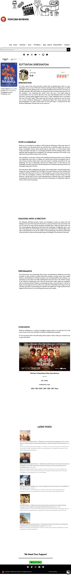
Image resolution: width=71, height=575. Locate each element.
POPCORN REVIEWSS (18, 19)
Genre (29, 45)
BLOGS (48, 384)
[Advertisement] (35, 33)
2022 (32, 388)
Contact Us (67, 45)
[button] (16, 44)
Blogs (44, 45)
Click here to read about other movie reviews (44, 373)
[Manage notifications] (3, 572)
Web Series (22, 45)
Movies (15, 45)
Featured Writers (57, 45)
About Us (49, 45)
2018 (48, 388)
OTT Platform (37, 45)
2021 (36, 388)
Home (10, 45)
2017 (52, 388)
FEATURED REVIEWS (43, 384)
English (15, 59)
